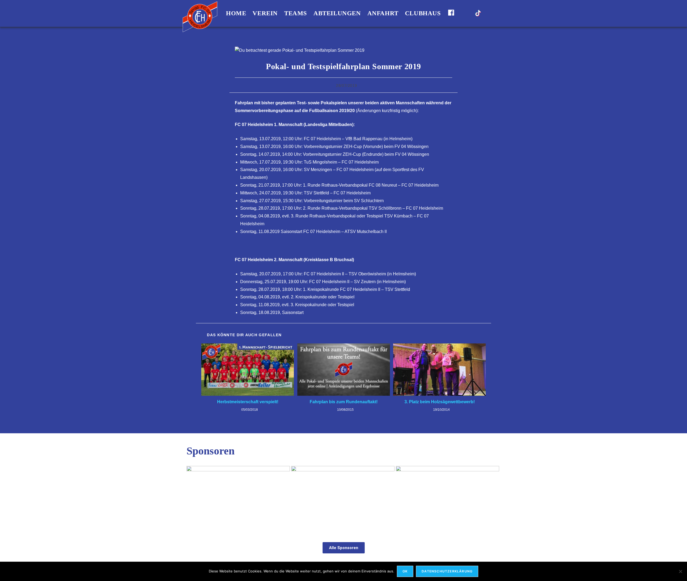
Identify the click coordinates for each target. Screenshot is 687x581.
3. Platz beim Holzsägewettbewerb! (439, 401)
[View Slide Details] (238, 498)
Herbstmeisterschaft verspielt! (247, 401)
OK (405, 571)
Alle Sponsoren (343, 547)
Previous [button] (193, 497)
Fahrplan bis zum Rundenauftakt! (344, 401)
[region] (343, 498)
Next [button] (494, 497)
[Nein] (680, 571)
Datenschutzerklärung (447, 571)
